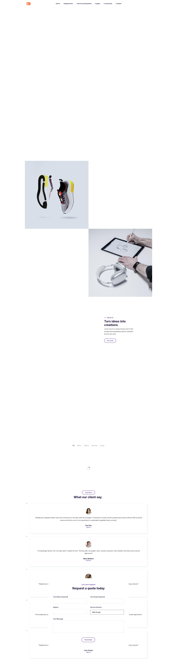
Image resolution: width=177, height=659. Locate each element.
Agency (88, 527)
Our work (44, 271)
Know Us (107, 205)
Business (88, 560)
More (38, 397)
